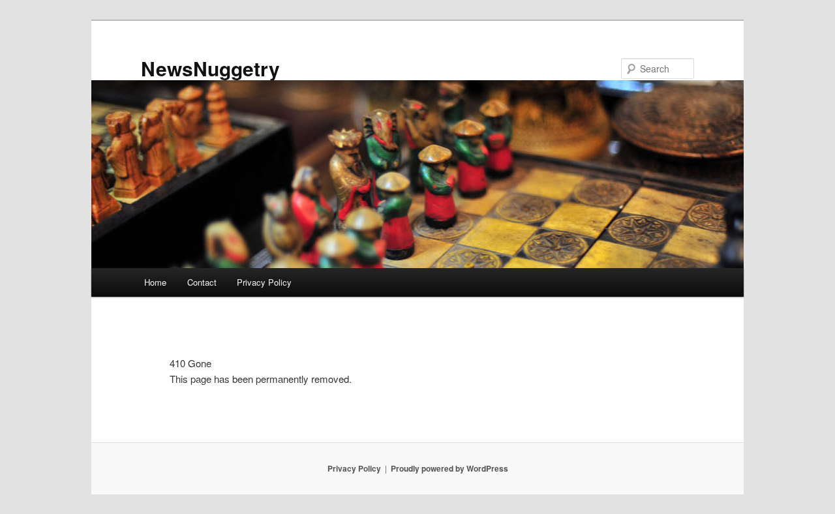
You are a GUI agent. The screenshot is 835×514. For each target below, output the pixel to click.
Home (155, 282)
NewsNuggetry (210, 68)
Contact (202, 282)
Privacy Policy (264, 282)
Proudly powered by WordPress (449, 468)
